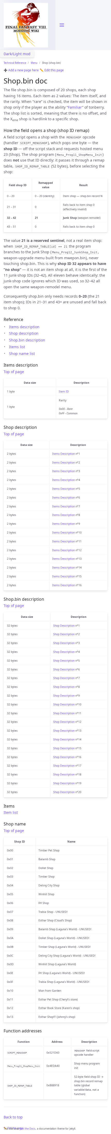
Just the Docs (27, 1128)
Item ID (64, 391)
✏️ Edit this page (52, 70)
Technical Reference (15, 63)
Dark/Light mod (17, 53)
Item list (11, 812)
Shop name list (22, 353)
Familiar (75, 107)
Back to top (13, 1117)
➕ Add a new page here (21, 70)
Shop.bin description (27, 340)
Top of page (14, 371)
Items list (17, 346)
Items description (24, 326)
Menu (34, 63)
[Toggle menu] (62, 25)
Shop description (23, 333)
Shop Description (64, 625)
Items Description (63, 454)
